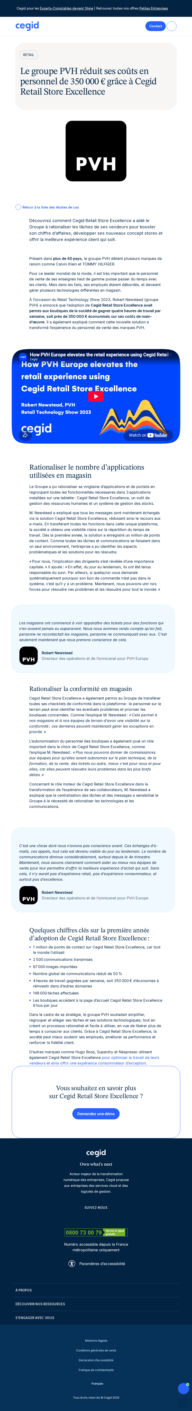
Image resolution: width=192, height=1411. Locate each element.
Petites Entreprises (153, 8)
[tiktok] (107, 1218)
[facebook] (118, 1218)
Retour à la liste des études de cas (50, 207)
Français (97, 1383)
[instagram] (96, 1218)
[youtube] (84, 1218)
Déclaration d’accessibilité (96, 1360)
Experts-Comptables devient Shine (66, 8)
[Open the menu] (172, 26)
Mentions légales (96, 1340)
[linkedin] (73, 1218)
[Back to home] (27, 26)
